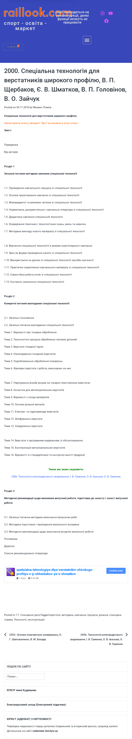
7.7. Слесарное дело (28, 615)
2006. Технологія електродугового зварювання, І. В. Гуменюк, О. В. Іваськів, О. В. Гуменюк (96, 639)
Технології (20, 619)
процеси (92, 615)
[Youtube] (110, 13)
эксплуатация (36, 619)
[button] (87, 40)
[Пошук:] (25, 677)
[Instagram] (102, 13)
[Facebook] (106, 21)
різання (103, 615)
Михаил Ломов (42, 107)
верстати (54, 615)
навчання (80, 615)
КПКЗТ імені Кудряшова (21, 690)
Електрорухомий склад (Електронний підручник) (36, 704)
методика (67, 615)
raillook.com (37, 12)
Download (116, 570)
